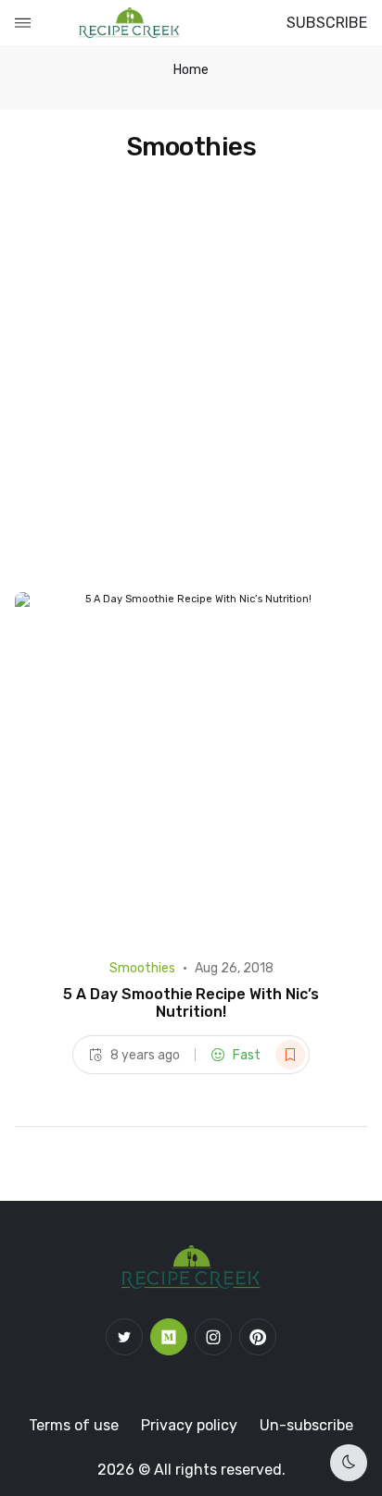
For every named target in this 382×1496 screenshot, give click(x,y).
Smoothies (142, 968)
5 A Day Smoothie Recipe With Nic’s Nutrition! (191, 1002)
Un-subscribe (306, 1425)
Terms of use (74, 1425)
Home (191, 70)
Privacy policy (189, 1425)
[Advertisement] (191, 392)
